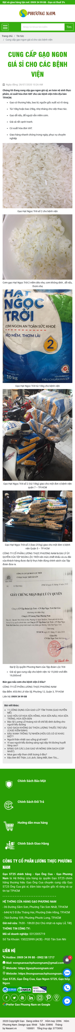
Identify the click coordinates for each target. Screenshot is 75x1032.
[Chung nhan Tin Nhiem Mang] (40, 988)
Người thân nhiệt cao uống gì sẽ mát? (27, 739)
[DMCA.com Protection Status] (24, 988)
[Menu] (5, 27)
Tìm (69, 27)
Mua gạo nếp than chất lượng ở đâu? (27, 754)
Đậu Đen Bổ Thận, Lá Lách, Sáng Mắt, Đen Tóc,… (33, 757)
